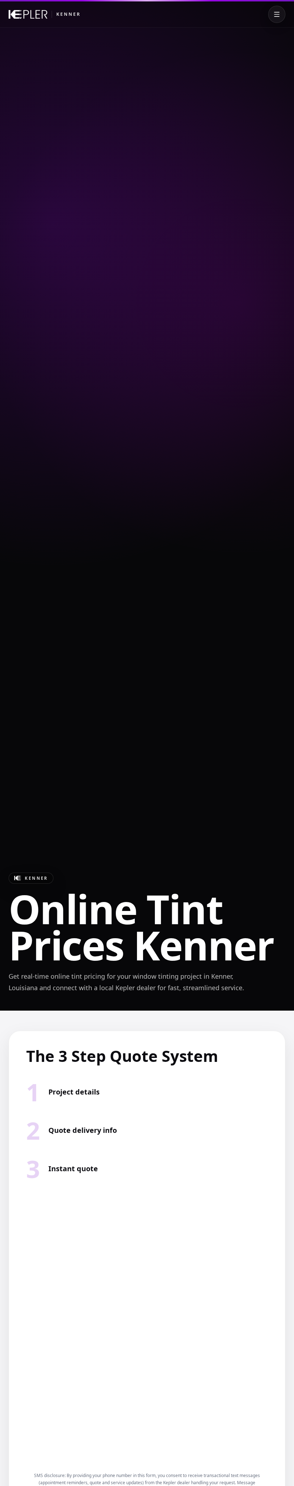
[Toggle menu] (276, 14)
